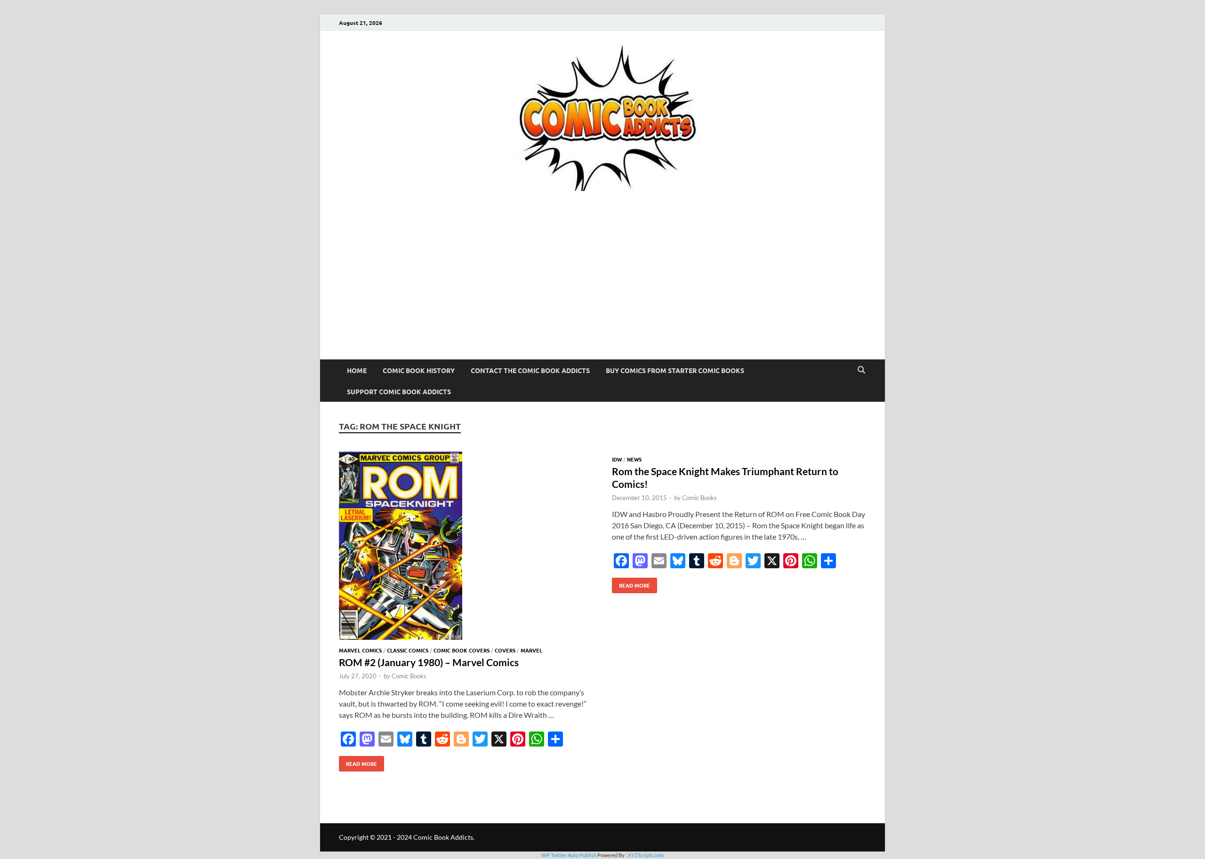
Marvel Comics (360, 650)
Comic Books (409, 676)
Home (357, 370)
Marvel (531, 650)
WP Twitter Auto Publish (568, 855)
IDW (617, 459)
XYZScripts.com (646, 855)
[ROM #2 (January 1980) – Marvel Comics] (466, 547)
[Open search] (861, 370)
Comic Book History (419, 370)
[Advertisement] (602, 289)
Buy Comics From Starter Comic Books (675, 370)
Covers (505, 650)
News (634, 459)
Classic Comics (407, 650)
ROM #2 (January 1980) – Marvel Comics (429, 662)
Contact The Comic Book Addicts (530, 370)
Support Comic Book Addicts (399, 391)
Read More (358, 761)
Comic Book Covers (462, 650)
